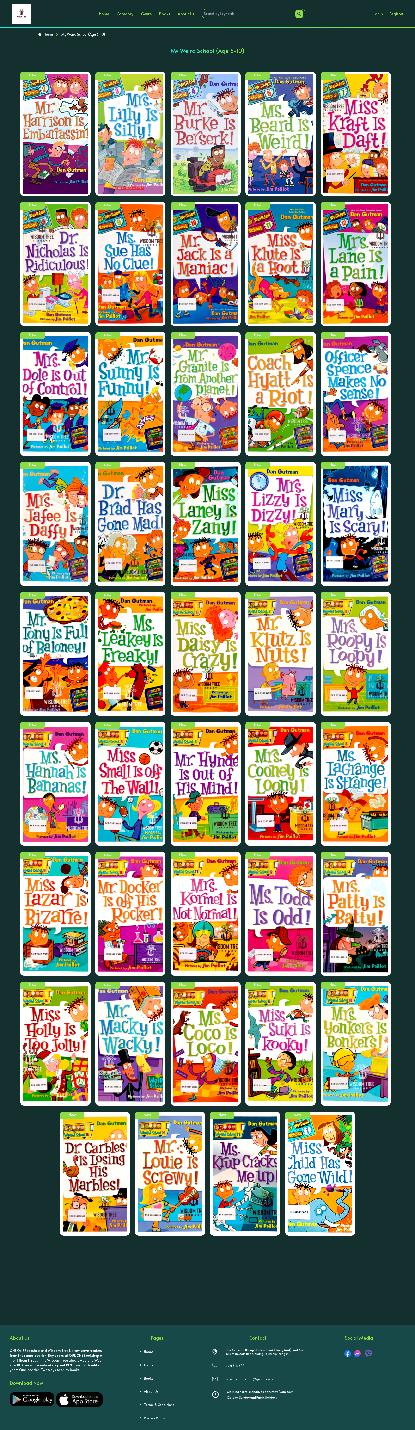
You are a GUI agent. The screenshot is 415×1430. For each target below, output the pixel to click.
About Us (186, 13)
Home (104, 13)
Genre (146, 13)
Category (125, 13)
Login (378, 13)
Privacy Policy (154, 1418)
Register (396, 13)
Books (164, 13)
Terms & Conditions (159, 1404)
